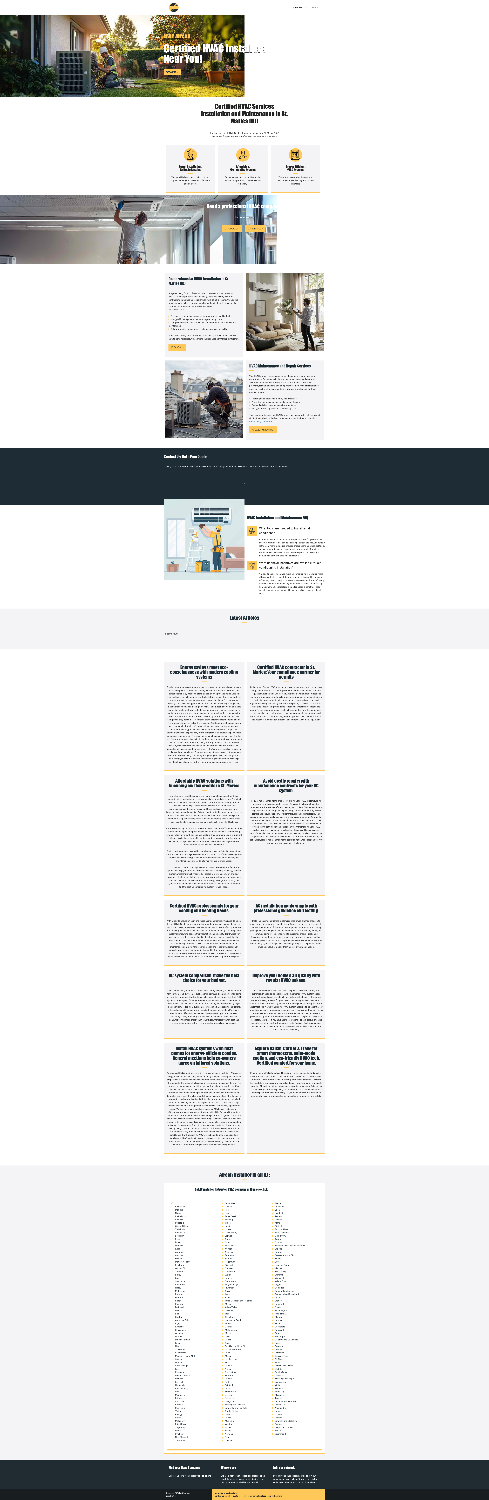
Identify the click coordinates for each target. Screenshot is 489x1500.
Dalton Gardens (182, 1375)
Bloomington (280, 1310)
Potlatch (229, 1323)
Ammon (179, 1252)
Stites (277, 1333)
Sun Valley (230, 1203)
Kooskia (229, 1375)
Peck (277, 1343)
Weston (228, 1424)
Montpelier (180, 1395)
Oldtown (278, 1242)
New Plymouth (182, 1437)
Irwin (277, 1297)
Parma (178, 1417)
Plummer (229, 1287)
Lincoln (178, 1343)
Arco (227, 1343)
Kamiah (228, 1226)
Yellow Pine (280, 1281)
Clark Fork (230, 1317)
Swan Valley (280, 1271)
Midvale (278, 1268)
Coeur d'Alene (181, 1226)
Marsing (229, 1219)
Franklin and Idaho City (236, 1346)
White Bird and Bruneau (285, 1401)
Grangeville (180, 1352)
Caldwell (179, 1219)
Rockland (279, 1330)
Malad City (180, 1421)
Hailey (178, 1287)
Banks (277, 1430)
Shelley (178, 1317)
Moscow (179, 1245)
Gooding (179, 1333)
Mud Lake (229, 1421)
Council (228, 1326)
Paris (227, 1352)
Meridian (179, 1210)
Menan (228, 1304)
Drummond (280, 1434)
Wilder (178, 1430)
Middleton (180, 1291)
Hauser (228, 1297)
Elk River (278, 1359)
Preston (179, 1304)
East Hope (279, 1336)
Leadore (278, 1375)
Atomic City (280, 1408)
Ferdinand (279, 1352)
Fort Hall (179, 1382)
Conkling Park (281, 1356)
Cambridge (280, 1287)
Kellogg (178, 1414)
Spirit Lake (180, 1408)
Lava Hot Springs (282, 1265)
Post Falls (180, 1232)
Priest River (180, 1424)
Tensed (278, 1398)
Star (177, 1278)
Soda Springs (181, 1365)
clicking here (309, 1482)
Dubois (228, 1365)
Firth (227, 1382)
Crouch (278, 1349)
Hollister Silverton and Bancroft (289, 1245)
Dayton (228, 1395)
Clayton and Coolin (283, 1427)
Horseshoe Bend (233, 1320)
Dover (228, 1336)
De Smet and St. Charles (286, 1339)
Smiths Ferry (280, 1372)
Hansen (228, 1229)
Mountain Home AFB (185, 1356)
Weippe (278, 1248)
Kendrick (278, 1213)
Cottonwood (231, 1281)
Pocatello (179, 1223)
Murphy (278, 1317)
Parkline (278, 1417)
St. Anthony (180, 1330)
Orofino (178, 1362)
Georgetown (231, 1372)
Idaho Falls (180, 1216)
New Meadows (281, 1232)
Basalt (228, 1427)
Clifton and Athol (233, 1349)
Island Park (280, 1313)
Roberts (229, 1378)
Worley (278, 1300)
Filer (177, 1369)
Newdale (229, 1434)
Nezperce (229, 1398)
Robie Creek (230, 1216)
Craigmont (230, 1401)
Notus (228, 1369)
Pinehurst (179, 1434)
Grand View (280, 1236)
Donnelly (278, 1346)
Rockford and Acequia (285, 1291)
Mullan (228, 1333)
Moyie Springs (232, 1284)
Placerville (279, 1404)
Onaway (278, 1307)
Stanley (278, 1258)
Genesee (229, 1252)
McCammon (231, 1330)
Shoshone (180, 1440)
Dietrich (278, 1226)
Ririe (227, 1362)
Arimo (277, 1239)
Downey (229, 1310)
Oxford (278, 1414)
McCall (178, 1336)
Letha (227, 1388)
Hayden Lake (231, 1359)
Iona (177, 1391)
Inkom (228, 1294)
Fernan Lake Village (283, 1365)
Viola (277, 1385)
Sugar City (180, 1427)
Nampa (178, 1213)
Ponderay (229, 1255)
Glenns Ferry (231, 1232)
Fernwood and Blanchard (286, 1294)
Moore (277, 1323)
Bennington (280, 1382)
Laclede (278, 1219)
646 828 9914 (301, 7)
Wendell (179, 1378)
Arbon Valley (231, 1307)
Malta (277, 1223)
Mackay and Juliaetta (235, 1404)
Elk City (278, 1369)
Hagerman (230, 1261)
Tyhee (228, 1223)
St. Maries (180, 1349)
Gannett (229, 1440)
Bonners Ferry (181, 1388)
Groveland (230, 1271)
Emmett (179, 1297)
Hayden (178, 1258)
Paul (227, 1210)
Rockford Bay (281, 1229)
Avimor (228, 1248)
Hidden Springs (182, 1339)
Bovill (277, 1261)
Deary (227, 1437)
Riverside (229, 1265)
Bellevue (179, 1404)
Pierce (277, 1203)
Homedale (180, 1385)
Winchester (280, 1278)
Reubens (278, 1388)
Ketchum (179, 1372)
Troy (227, 1313)
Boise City (180, 1206)
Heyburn (179, 1346)
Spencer (278, 1424)
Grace (228, 1239)
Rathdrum (180, 1284)
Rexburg (179, 1239)
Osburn (228, 1206)
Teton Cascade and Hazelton (239, 1300)
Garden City (180, 1268)
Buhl (177, 1313)
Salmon (178, 1359)
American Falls (182, 1320)
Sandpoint (180, 1281)
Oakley (228, 1291)
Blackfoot (180, 1265)
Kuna (177, 1248)
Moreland (229, 1245)
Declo (227, 1414)
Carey (227, 1242)
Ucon (227, 1213)
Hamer (277, 1411)
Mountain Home (182, 1261)
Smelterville (230, 1391)
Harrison (278, 1252)
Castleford (279, 1326)
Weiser (178, 1310)
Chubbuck (180, 1255)
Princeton (279, 1362)
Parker (228, 1417)
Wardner (278, 1274)
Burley (178, 1274)
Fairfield (229, 1385)
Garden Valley (231, 1411)
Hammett (279, 1304)
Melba (228, 1356)
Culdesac (279, 1206)
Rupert (178, 1300)
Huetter (278, 1320)
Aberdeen (179, 1401)
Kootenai (229, 1278)
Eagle (177, 1242)
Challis (228, 1339)
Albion (228, 1430)
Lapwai (228, 1236)
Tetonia (278, 1216)
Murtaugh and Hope (284, 1378)
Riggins (278, 1284)
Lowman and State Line (285, 1421)
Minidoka (279, 1395)
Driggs (178, 1398)
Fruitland (179, 1307)
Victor (178, 1411)
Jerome (179, 1271)
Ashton (228, 1258)
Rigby (177, 1323)
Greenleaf (229, 1268)
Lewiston (179, 1236)
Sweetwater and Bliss (285, 1255)
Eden (277, 1210)
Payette (178, 1294)
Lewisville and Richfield (236, 1408)
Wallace (229, 1274)
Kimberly (179, 1326)
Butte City (279, 1391)
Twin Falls (180, 1229)
